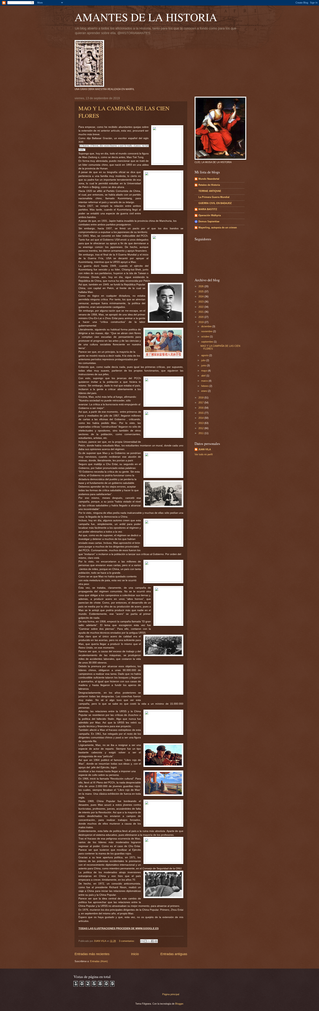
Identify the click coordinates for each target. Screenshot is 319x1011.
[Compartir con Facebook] (152, 941)
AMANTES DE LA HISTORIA (146, 17)
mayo (204, 370)
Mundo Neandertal (208, 178)
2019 (201, 322)
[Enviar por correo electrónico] (142, 941)
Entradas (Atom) (99, 961)
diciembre (206, 326)
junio (204, 365)
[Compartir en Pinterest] (156, 941)
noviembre (207, 331)
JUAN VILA (204, 449)
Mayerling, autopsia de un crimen (217, 227)
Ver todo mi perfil (204, 454)
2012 (201, 428)
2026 (201, 286)
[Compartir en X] (149, 941)
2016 (201, 407)
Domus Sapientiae (208, 221)
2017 (201, 402)
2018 (201, 397)
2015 (201, 413)
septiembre (207, 341)
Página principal (170, 994)
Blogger (179, 1003)
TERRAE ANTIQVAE (209, 191)
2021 (201, 311)
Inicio (135, 954)
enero (204, 391)
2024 (201, 296)
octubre (205, 336)
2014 (201, 418)
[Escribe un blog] (145, 941)
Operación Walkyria (209, 215)
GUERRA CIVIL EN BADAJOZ (215, 203)
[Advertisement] (218, 485)
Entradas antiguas (173, 954)
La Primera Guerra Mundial (213, 197)
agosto (205, 355)
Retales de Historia (209, 185)
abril (203, 375)
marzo (205, 380)
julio (203, 360)
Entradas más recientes (92, 954)
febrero (205, 386)
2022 (201, 306)
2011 (201, 433)
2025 (201, 291)
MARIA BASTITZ (207, 209)
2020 (201, 317)
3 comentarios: (127, 941)
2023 (201, 301)
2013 (201, 423)
